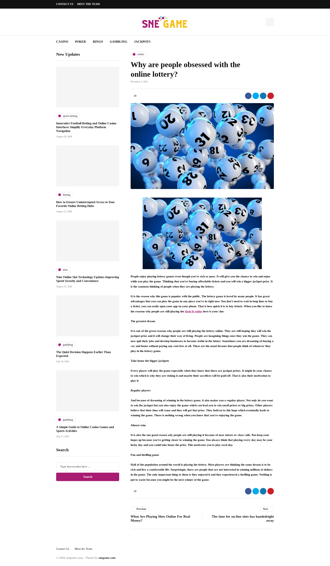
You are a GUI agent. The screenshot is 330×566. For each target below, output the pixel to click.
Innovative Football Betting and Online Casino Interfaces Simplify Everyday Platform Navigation (86, 127)
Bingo (98, 41)
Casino (62, 41)
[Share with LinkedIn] (263, 96)
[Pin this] (270, 96)
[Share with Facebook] (248, 96)
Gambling (118, 41)
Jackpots (142, 41)
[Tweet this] (255, 96)
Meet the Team (88, 4)
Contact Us (64, 4)
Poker (80, 41)
